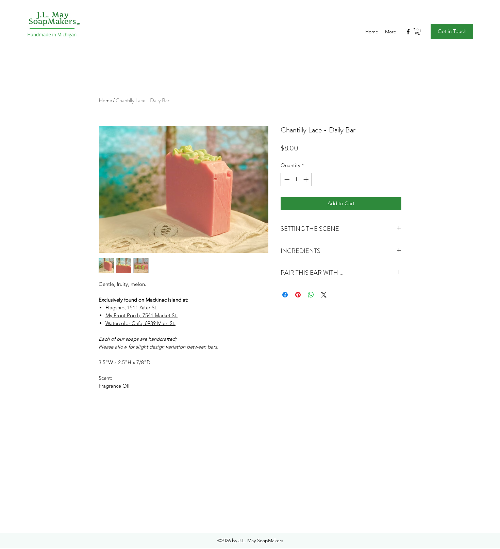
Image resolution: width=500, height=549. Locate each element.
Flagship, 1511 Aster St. (131, 307)
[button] (418, 31)
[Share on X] (324, 295)
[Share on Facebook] (285, 295)
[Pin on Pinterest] (298, 295)
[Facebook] (408, 31)
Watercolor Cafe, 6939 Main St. (140, 323)
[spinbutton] (296, 179)
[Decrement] (286, 179)
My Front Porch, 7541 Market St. (141, 315)
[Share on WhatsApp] (311, 295)
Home (105, 100)
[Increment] (306, 179)
